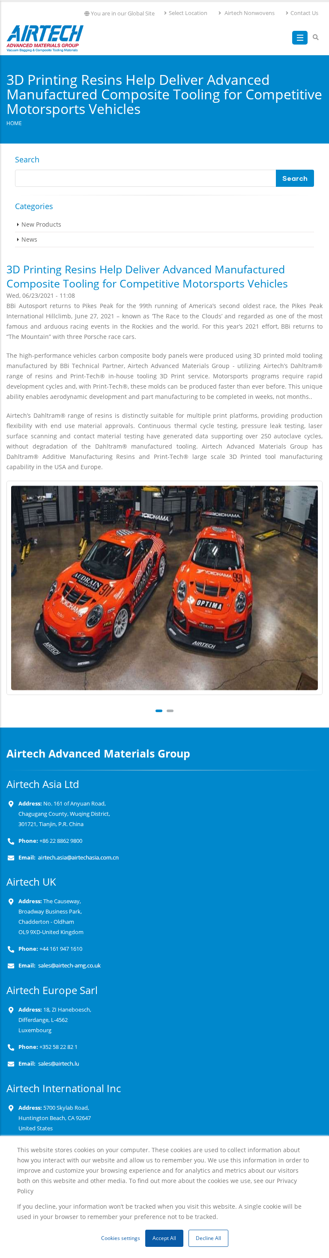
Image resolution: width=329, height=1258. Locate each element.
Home (14, 123)
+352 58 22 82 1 (58, 1047)
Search (27, 159)
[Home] (45, 36)
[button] (159, 711)
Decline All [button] (208, 1238)
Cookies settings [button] (120, 1238)
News (29, 239)
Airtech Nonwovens (249, 13)
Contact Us (304, 13)
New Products (41, 224)
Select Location (188, 13)
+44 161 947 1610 (60, 948)
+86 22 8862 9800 (60, 841)
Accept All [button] (164, 1238)
